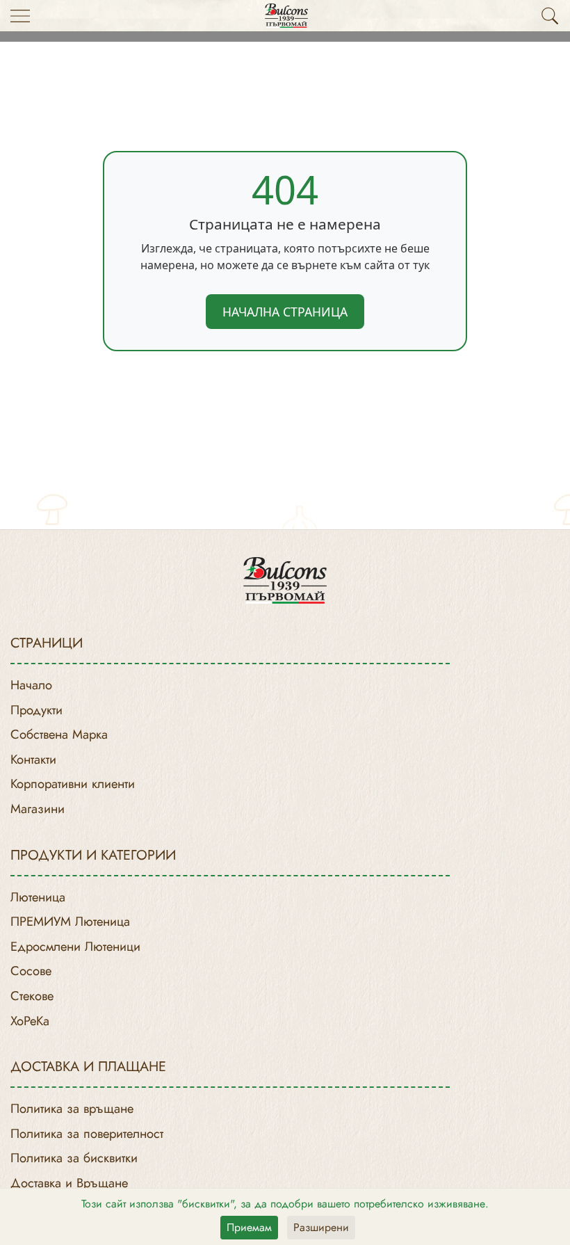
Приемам (249, 1227)
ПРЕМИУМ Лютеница (70, 921)
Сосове (30, 970)
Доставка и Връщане (69, 1182)
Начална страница (285, 311)
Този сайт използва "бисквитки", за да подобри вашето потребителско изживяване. (285, 1204)
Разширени (321, 1227)
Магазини (37, 808)
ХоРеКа (29, 1020)
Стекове (32, 995)
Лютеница (37, 896)
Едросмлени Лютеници (75, 946)
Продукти (36, 709)
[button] (550, 16)
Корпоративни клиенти (72, 783)
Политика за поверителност (86, 1133)
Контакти (33, 759)
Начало (31, 684)
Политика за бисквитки (74, 1157)
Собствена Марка (59, 734)
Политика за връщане (71, 1108)
